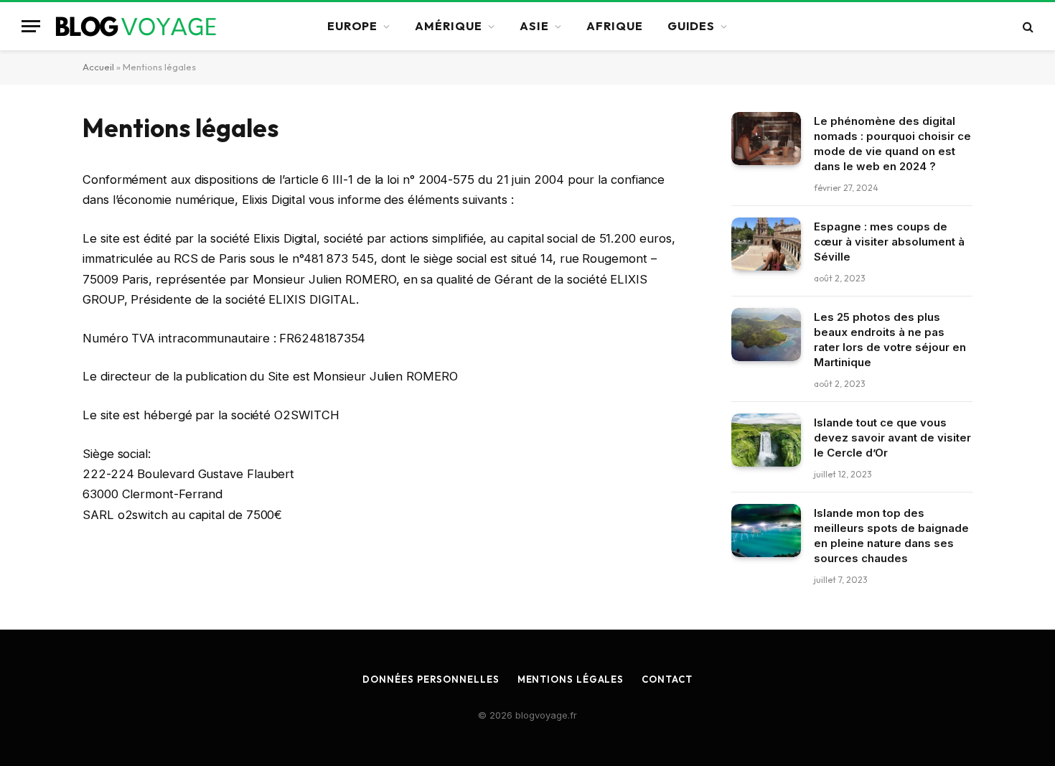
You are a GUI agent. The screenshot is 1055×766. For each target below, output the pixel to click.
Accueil (98, 67)
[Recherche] (1026, 26)
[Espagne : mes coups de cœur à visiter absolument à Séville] (766, 244)
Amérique (448, 26)
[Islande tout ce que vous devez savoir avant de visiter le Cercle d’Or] (766, 440)
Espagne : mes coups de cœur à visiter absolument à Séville (889, 241)
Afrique (614, 26)
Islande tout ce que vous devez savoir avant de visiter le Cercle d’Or (892, 437)
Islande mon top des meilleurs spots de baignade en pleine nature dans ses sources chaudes (891, 535)
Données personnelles (430, 679)
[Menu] (31, 26)
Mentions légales (570, 679)
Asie (534, 26)
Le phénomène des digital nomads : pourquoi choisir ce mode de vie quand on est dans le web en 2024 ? (892, 143)
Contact (667, 679)
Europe (352, 26)
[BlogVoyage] (140, 26)
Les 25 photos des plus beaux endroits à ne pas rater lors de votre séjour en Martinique (890, 339)
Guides (691, 26)
